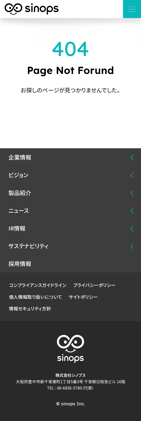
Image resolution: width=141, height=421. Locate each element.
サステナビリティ (28, 246)
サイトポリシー (83, 296)
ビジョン (18, 175)
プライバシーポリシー (94, 285)
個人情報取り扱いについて (35, 296)
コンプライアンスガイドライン (37, 285)
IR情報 (16, 228)
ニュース (18, 210)
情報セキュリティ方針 (30, 308)
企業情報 (19, 157)
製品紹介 (19, 192)
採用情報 (19, 263)
